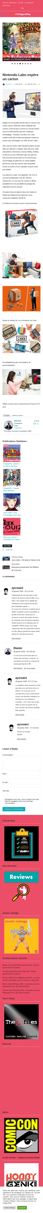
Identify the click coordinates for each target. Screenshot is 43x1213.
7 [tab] (28, 63)
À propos (7, 415)
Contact (20, 2)
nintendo (9, 550)
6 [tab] (25, 63)
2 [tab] (14, 63)
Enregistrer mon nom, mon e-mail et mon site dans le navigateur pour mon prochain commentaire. (22, 801)
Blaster (9, 84)
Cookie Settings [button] (9, 1208)
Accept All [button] (22, 1208)
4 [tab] (20, 63)
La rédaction (29, 2)
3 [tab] (17, 63)
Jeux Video (7, 546)
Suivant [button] (37, 41)
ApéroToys (6, 5)
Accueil (5, 2)
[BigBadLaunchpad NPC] (22, 41)
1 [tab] (12, 63)
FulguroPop (18, 428)
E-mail (5, 782)
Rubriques (13, 2)
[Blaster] (8, 425)
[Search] (22, 8)
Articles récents (17, 415)
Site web (6, 791)
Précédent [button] (5, 41)
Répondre (16, 639)
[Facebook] (34, 423)
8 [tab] (30, 63)
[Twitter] (37, 423)
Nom (5, 774)
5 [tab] (22, 63)
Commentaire (8, 755)
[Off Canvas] (4, 14)
